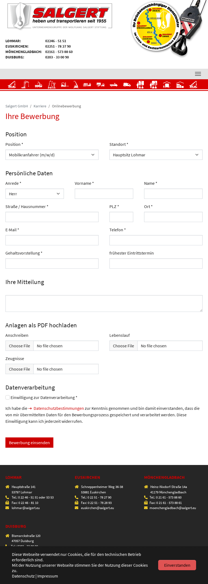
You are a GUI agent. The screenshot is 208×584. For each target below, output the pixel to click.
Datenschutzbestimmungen (59, 408)
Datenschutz (23, 576)
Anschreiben (16, 335)
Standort (118, 144)
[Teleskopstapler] (77, 86)
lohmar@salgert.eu (26, 508)
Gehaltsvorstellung (24, 253)
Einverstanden (177, 565)
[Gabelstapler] (65, 86)
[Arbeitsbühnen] (51, 86)
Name (150, 183)
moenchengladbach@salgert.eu (173, 508)
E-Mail (12, 229)
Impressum (47, 576)
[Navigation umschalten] (198, 73)
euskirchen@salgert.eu (97, 508)
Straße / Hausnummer (26, 206)
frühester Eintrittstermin (131, 253)
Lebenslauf (119, 335)
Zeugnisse (14, 358)
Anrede (13, 183)
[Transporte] (114, 86)
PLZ (114, 206)
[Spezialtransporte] (100, 86)
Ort (148, 206)
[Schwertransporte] (88, 86)
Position (14, 144)
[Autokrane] (12, 86)
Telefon (117, 229)
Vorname (84, 183)
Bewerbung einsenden (29, 442)
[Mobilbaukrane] (25, 86)
